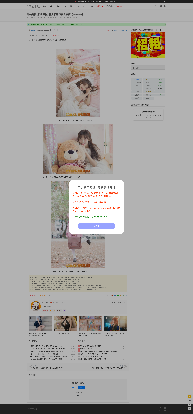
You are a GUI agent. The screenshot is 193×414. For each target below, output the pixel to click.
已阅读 (96, 226)
